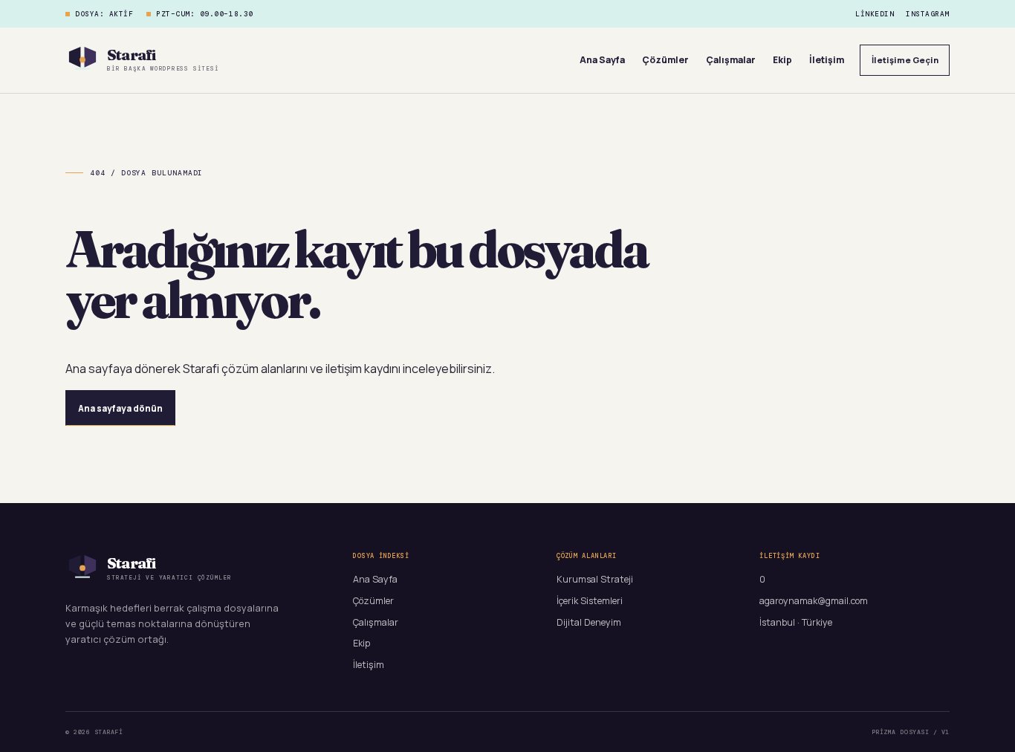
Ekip (782, 60)
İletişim (826, 60)
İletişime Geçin (905, 59)
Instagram (928, 14)
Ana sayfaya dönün (120, 408)
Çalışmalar (731, 60)
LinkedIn (874, 14)
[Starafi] (82, 60)
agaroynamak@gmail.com (813, 600)
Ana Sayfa (602, 60)
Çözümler (665, 60)
